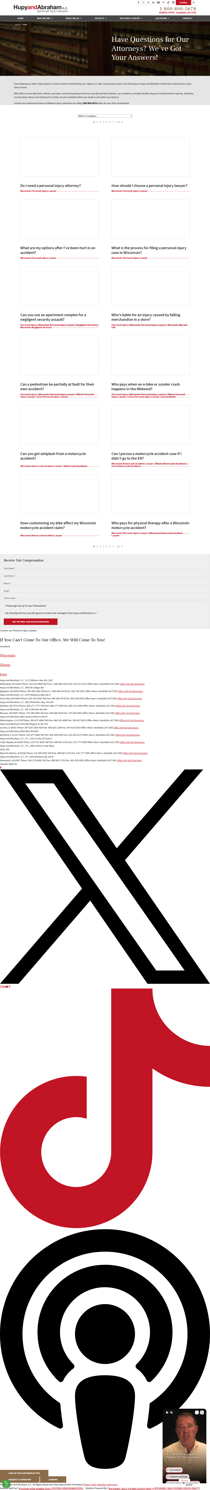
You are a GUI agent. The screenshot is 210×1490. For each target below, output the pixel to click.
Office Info (125, 683)
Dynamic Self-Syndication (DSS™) (177, 1488)
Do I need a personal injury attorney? (50, 185)
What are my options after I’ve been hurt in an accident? (57, 250)
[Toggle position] (197, 1412)
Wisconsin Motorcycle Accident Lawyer (41, 465)
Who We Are (44, 18)
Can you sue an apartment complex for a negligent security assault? (53, 317)
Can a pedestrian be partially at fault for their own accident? (57, 386)
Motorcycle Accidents (75, 465)
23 (118, 121)
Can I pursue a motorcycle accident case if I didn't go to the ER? (146, 456)
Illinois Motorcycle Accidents (170, 463)
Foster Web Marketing (67, 1488)
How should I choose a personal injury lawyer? (149, 185)
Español (183, 2)
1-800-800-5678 (178, 9)
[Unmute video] (167, 1412)
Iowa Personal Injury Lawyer (52, 396)
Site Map (102, 1484)
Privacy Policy (90, 1484)
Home (21, 18)
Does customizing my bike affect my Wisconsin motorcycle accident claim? (58, 525)
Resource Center (130, 18)
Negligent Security (86, 324)
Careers (53, 1479)
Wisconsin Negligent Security (36, 327)
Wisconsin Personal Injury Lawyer (38, 190)
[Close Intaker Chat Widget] (202, 1412)
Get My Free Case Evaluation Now (30, 621)
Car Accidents (168, 396)
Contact (187, 18)
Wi (7, 655)
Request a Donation (20, 1479)
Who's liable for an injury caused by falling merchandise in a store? (145, 317)
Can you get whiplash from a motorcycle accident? (53, 456)
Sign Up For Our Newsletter (24, 1473)
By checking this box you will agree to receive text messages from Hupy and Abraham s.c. (51, 612)
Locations (161, 18)
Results (100, 18)
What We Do (73, 18)
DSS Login (112, 1484)
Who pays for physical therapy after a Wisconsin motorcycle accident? (150, 525)
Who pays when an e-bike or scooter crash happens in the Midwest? (145, 386)
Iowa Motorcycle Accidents (126, 465)
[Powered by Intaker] (189, 1485)
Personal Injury (28, 324)
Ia (3, 674)
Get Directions (137, 683)
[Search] (193, 2)
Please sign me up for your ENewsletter (25, 605)
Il (5, 665)
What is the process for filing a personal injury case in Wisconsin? (148, 250)
